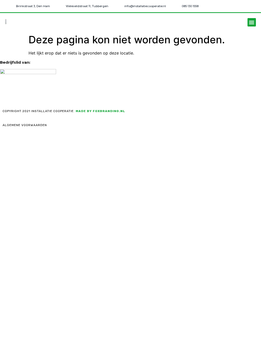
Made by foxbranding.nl (100, 111)
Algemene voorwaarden (25, 125)
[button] (251, 22)
